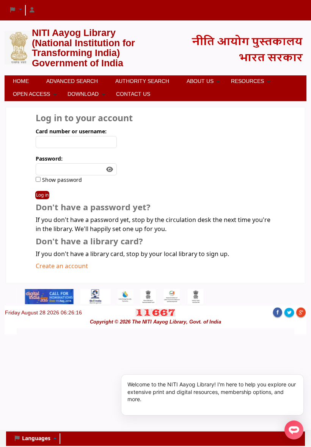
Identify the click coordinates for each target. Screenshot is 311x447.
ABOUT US (200, 81)
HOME (21, 81)
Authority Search (142, 81)
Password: (49, 159)
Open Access (31, 94)
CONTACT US (133, 94)
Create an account (62, 266)
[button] (15, 10)
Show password (61, 180)
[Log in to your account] (32, 10)
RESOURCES (247, 81)
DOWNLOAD (83, 94)
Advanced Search (72, 81)
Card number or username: (71, 132)
